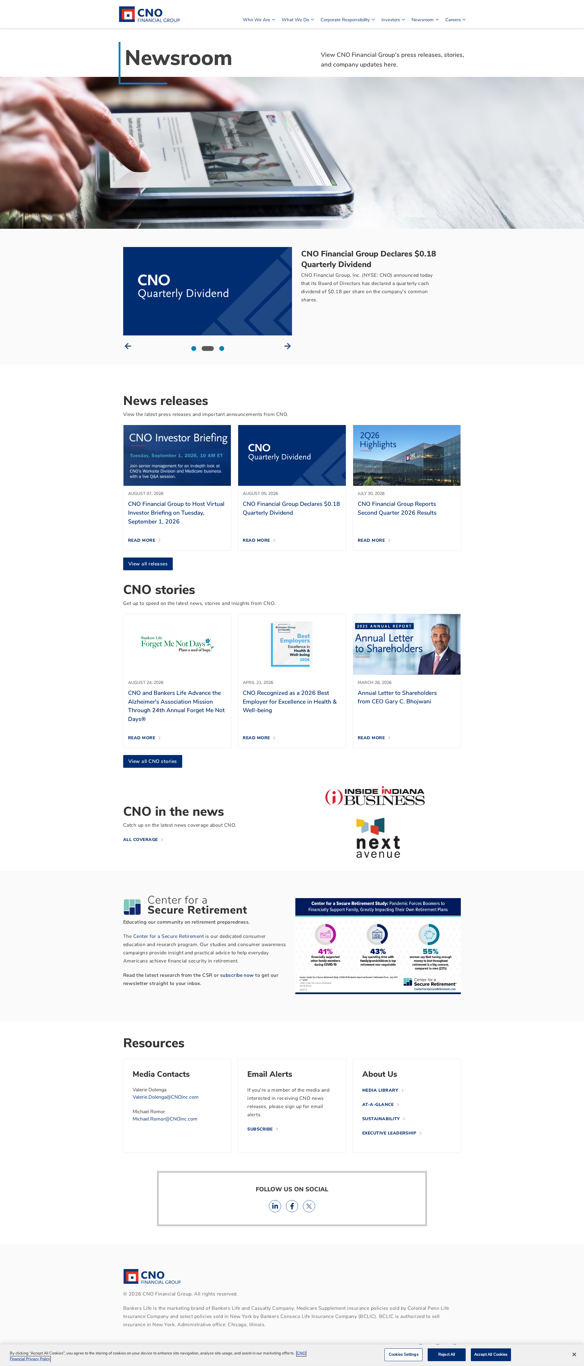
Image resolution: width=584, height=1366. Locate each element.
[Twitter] (308, 1206)
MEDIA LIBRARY (380, 1090)
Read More (141, 540)
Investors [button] (390, 20)
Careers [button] (453, 20)
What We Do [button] (295, 20)
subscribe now (237, 975)
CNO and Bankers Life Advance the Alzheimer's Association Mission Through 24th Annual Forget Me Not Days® (176, 706)
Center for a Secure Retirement (168, 936)
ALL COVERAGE (140, 840)
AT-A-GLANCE (378, 1104)
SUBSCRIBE (260, 1129)
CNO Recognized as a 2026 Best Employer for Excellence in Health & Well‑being (290, 702)
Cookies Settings (404, 1354)
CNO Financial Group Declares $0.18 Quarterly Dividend (368, 259)
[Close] (574, 1354)
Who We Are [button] (256, 20)
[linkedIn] (275, 1206)
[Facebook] (292, 1206)
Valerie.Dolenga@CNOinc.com (166, 1097)
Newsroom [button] (423, 20)
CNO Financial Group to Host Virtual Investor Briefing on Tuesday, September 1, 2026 (176, 513)
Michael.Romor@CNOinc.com (165, 1119)
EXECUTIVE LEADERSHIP (389, 1133)
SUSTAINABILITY (381, 1119)
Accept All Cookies (490, 1354)
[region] (292, 1355)
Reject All (446, 1354)
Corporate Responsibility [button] (345, 20)
